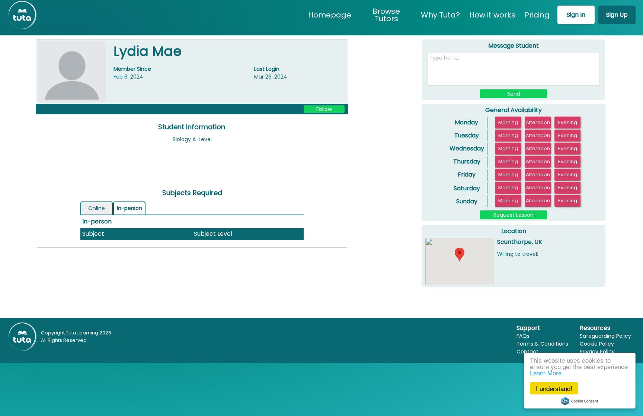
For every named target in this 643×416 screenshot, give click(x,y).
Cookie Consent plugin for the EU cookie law (579, 401)
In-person (129, 208)
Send (513, 94)
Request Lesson (513, 215)
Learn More (546, 372)
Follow (324, 109)
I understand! (554, 388)
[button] (459, 254)
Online (96, 208)
